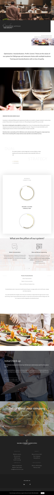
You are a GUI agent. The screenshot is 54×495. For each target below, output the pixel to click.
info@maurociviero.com (17, 469)
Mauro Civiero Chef (37, 454)
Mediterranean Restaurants (17, 455)
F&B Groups (17, 458)
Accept (42, 493)
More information (35, 493)
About (37, 451)
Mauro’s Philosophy (37, 465)
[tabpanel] (15, 252)
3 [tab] (29, 268)
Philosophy (37, 462)
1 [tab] (25, 268)
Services (17, 451)
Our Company (36, 456)
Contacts (17, 462)
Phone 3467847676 (17, 465)
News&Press (37, 458)
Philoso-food (37, 467)
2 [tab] (27, 268)
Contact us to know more (11, 380)
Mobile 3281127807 (17, 467)
